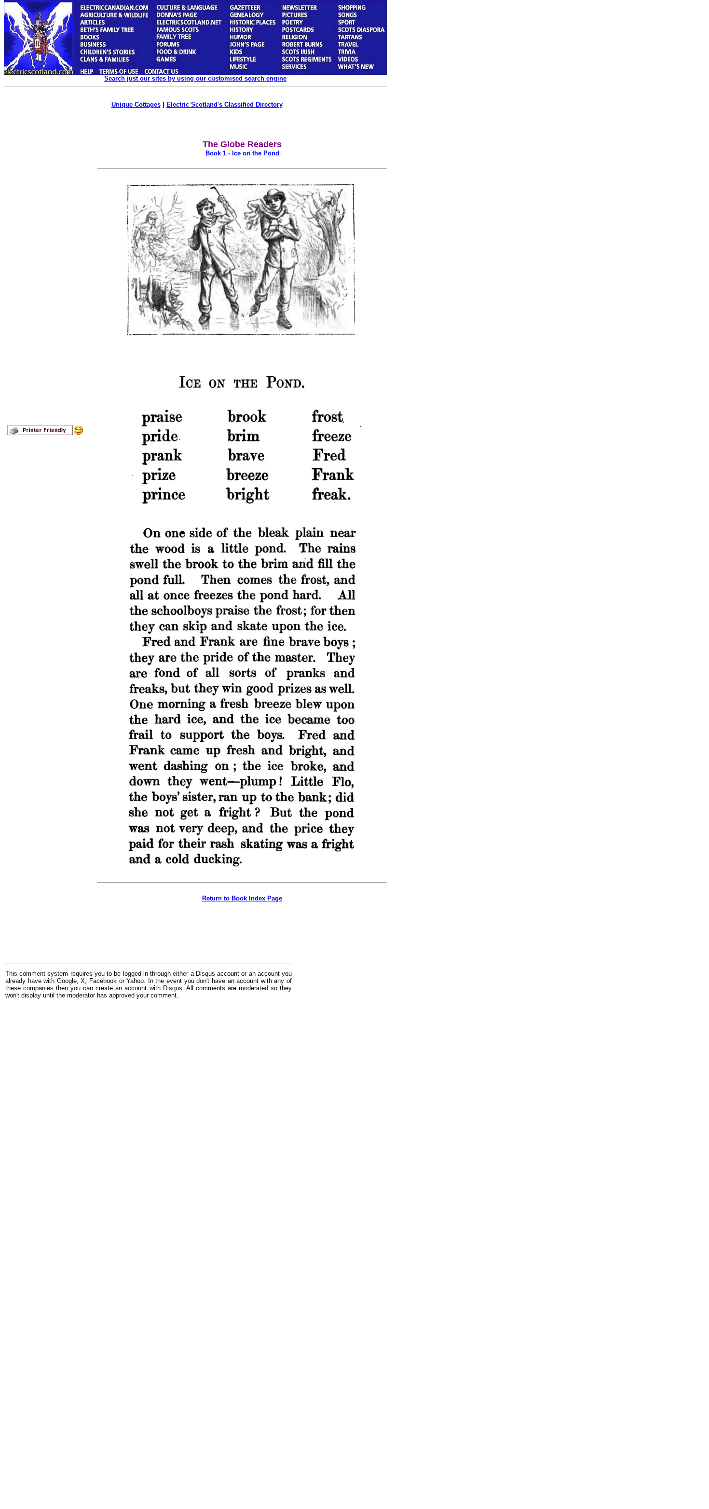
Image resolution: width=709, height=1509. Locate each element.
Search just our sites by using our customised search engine (195, 78)
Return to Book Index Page (242, 898)
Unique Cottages (136, 104)
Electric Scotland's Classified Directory (224, 104)
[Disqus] (148, 1125)
